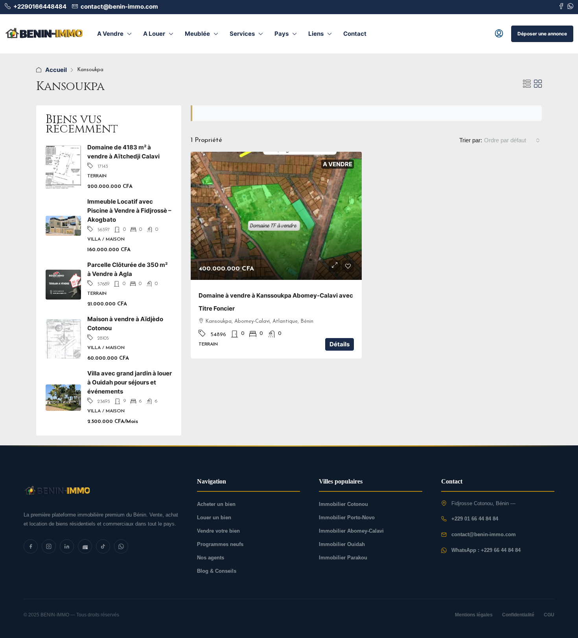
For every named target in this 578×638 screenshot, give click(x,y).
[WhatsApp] (121, 546)
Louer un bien (214, 517)
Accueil (56, 70)
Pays (281, 33)
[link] (276, 216)
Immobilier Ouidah (342, 544)
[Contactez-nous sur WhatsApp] (570, 6)
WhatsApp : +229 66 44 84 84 (486, 550)
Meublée (197, 33)
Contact (354, 33)
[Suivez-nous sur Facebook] (561, 6)
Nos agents (210, 558)
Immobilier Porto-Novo (347, 517)
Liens (316, 33)
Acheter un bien (216, 504)
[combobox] (512, 140)
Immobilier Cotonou (343, 504)
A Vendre (110, 33)
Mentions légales (474, 615)
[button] (527, 84)
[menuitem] (499, 34)
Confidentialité (518, 615)
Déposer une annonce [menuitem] (542, 34)
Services (242, 33)
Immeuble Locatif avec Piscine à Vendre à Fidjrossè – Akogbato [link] (129, 210)
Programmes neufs (220, 544)
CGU (549, 615)
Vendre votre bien (218, 531)
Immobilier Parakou (343, 558)
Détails (339, 344)
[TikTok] (103, 546)
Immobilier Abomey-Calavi (351, 531)
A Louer (154, 33)
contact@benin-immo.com (483, 534)
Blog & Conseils (216, 571)
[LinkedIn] (67, 546)
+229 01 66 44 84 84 (474, 519)
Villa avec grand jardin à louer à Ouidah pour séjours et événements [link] (129, 382)
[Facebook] (31, 546)
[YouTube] (85, 546)
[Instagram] (49, 546)
